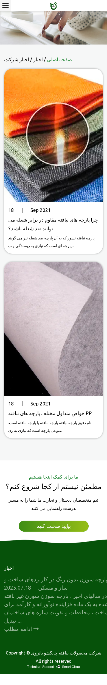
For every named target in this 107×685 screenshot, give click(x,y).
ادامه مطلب (18, 629)
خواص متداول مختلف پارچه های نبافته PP (50, 413)
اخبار (38, 59)
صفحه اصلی (59, 59)
